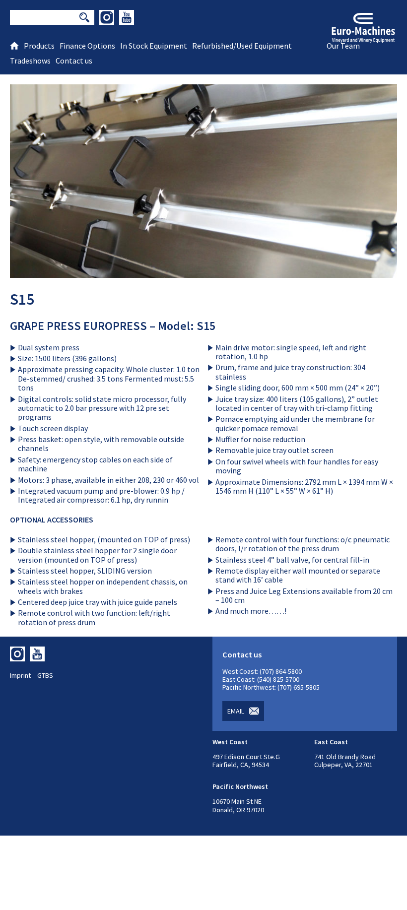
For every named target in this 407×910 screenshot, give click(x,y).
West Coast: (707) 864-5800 (262, 671)
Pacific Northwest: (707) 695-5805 (271, 687)
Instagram (106, 17)
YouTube (126, 17)
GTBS (45, 675)
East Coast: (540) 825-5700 (260, 679)
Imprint (20, 675)
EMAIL (235, 711)
